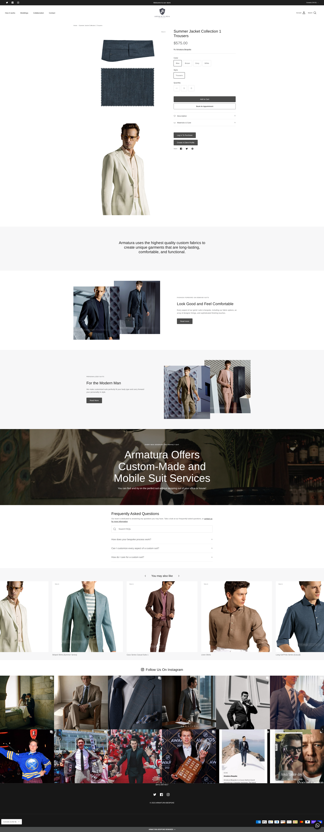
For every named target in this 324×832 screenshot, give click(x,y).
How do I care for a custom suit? (127, 557)
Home (75, 25)
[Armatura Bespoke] (162, 13)
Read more (184, 321)
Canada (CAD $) (311, 2)
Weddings (24, 13)
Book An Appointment (204, 106)
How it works (10, 13)
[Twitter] (7, 3)
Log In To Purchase (185, 135)
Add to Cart (204, 99)
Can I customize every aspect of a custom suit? (135, 548)
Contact (52, 13)
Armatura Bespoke (183, 49)
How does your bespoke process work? (131, 539)
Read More (94, 400)
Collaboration (38, 13)
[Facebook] (13, 3)
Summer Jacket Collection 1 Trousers (90, 25)
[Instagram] (18, 3)
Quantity (177, 83)
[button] (162, 829)
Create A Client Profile (185, 143)
